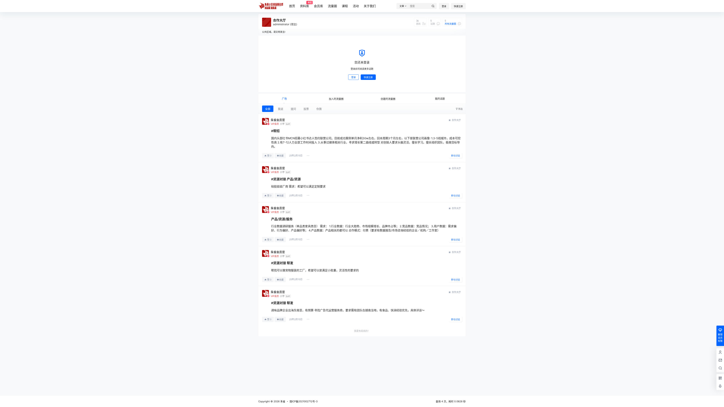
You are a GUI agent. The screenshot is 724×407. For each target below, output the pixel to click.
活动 (356, 6)
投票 (306, 108)
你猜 (319, 108)
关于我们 (370, 6)
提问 (293, 108)
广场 (284, 98)
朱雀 (282, 401)
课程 (345, 6)
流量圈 (332, 6)
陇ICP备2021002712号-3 (304, 401)
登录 (444, 6)
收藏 (281, 155)
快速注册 (458, 6)
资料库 (304, 4)
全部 (267, 108)
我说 (280, 108)
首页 (292, 6)
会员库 (318, 6)
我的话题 (440, 98)
